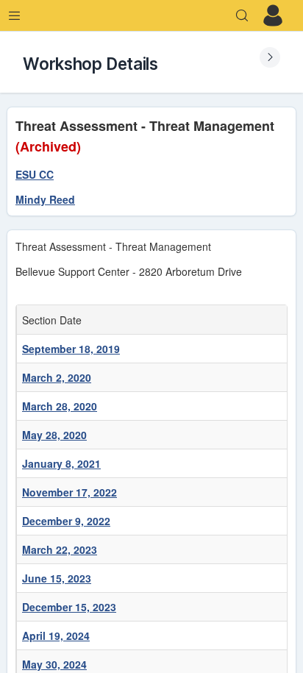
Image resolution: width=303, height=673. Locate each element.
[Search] (242, 15)
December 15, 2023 (69, 606)
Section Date (55, 320)
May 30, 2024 (54, 664)
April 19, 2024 (56, 635)
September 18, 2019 (71, 348)
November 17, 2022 (69, 492)
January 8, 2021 (61, 463)
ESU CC (34, 174)
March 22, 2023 (59, 549)
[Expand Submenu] (270, 57)
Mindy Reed (45, 199)
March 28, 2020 (59, 406)
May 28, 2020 (54, 434)
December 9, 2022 (66, 520)
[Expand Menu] (14, 15)
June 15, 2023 (56, 578)
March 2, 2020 (56, 377)
